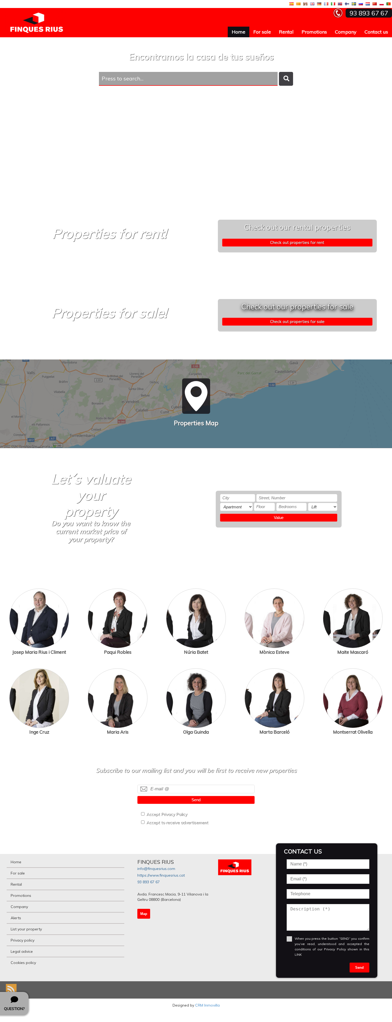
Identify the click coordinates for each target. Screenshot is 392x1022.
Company (346, 32)
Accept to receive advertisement (177, 822)
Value (278, 517)
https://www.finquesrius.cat (161, 875)
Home (238, 32)
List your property (26, 929)
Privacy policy (22, 940)
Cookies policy (23, 962)
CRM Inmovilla (207, 1005)
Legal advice (22, 951)
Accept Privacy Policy (166, 814)
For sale (262, 32)
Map (143, 914)
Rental (286, 32)
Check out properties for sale (297, 321)
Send (196, 800)
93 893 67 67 (148, 882)
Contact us (376, 32)
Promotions (314, 32)
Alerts (16, 917)
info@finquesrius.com (156, 868)
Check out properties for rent (297, 242)
